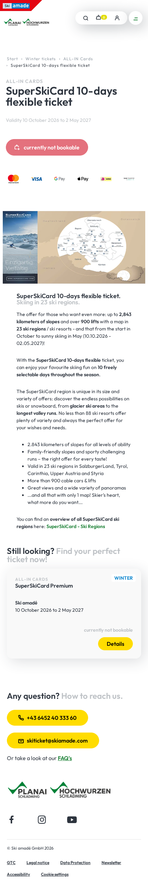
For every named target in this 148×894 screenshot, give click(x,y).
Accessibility (18, 874)
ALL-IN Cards (78, 58)
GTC (11, 862)
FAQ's (65, 758)
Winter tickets (40, 58)
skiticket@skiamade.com (57, 740)
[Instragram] (41, 819)
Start (12, 58)
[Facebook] (12, 819)
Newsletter (111, 862)
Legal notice (38, 862)
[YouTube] (72, 819)
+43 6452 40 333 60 (52, 717)
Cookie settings (54, 874)
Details (115, 643)
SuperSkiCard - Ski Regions (75, 526)
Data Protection (75, 862)
